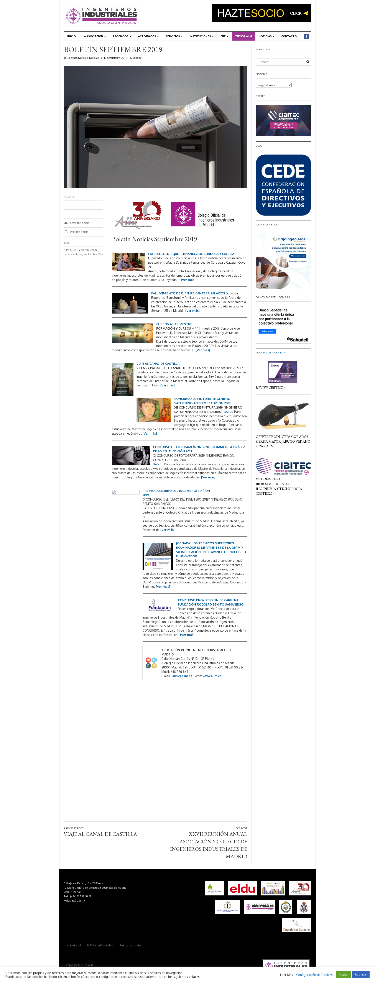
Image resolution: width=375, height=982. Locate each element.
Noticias (265, 36)
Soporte (136, 57)
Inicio (71, 36)
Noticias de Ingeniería (271, 352)
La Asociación (93, 36)
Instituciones (200, 36)
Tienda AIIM (243, 36)
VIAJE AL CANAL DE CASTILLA (158, 363)
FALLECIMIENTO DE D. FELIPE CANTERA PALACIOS (188, 293)
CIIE (223, 36)
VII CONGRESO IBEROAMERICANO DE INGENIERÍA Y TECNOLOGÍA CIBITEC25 (279, 486)
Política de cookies (130, 945)
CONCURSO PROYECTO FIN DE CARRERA (208, 600)
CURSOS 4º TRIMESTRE (174, 324)
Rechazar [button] (361, 974)
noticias (77, 254)
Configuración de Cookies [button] (314, 975)
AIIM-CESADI (71, 249)
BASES (228, 412)
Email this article (79, 223)
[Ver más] (188, 280)
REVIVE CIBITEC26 (270, 387)
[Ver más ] (168, 530)
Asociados (121, 36)
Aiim (90, 965)
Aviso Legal (74, 945)
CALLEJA (228, 254)
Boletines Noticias (77, 57)
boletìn (85, 249)
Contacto (289, 36)
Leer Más (286, 975)
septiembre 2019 (93, 254)
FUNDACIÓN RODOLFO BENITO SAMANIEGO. (211, 604)
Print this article (78, 231)
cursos (68, 254)
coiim (93, 249)
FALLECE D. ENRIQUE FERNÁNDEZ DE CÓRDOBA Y (185, 254)
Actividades (147, 36)
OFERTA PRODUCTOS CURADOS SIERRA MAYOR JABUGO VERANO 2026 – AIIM (283, 441)
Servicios (173, 36)
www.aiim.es (212, 676)
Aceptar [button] (344, 974)
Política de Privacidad (100, 945)
